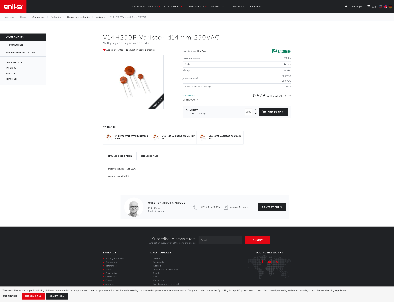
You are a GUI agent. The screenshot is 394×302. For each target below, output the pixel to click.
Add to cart (276, 112)
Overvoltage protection (78, 17)
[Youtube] (269, 262)
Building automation (115, 258)
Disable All (33, 296)
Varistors (100, 17)
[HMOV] (133, 82)
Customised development (165, 269)
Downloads (158, 262)
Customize (10, 296)
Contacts (237, 6)
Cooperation (111, 273)
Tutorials (157, 265)
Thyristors (12, 79)
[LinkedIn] (276, 262)
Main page (10, 17)
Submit (258, 240)
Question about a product (142, 50)
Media (156, 276)
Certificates (111, 276)
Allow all (57, 296)
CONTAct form (272, 207)
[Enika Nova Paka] (13, 6)
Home (23, 17)
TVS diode (11, 68)
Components (195, 6)
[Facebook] (262, 262)
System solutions (145, 6)
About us (217, 6)
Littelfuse (201, 51)
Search (156, 273)
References (111, 265)
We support (158, 280)
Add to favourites (114, 50)
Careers (256, 6)
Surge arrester (14, 62)
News (108, 269)
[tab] (120, 156)
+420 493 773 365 (209, 207)
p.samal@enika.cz (240, 207)
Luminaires (172, 6)
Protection (56, 17)
